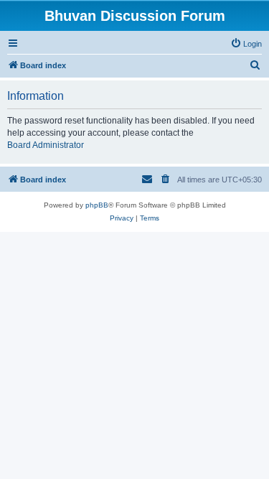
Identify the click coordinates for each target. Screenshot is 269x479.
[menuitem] (246, 43)
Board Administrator (45, 145)
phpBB (96, 205)
